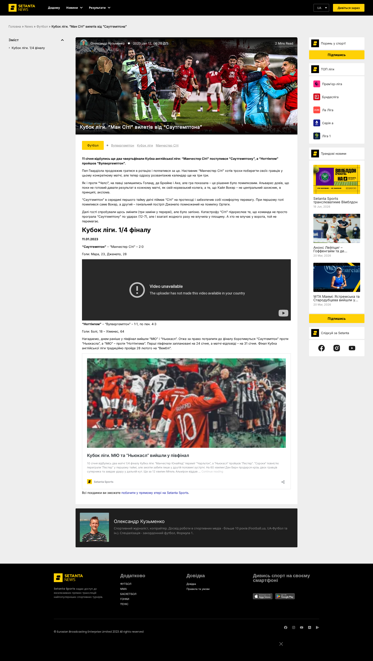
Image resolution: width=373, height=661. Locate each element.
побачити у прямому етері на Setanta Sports (154, 493)
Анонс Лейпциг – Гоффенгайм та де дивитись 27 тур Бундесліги (328, 252)
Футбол (42, 26)
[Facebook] (285, 627)
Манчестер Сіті (167, 145)
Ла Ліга (327, 110)
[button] (321, 8)
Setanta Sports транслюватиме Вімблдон (335, 200)
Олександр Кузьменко (108, 43)
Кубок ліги (145, 145)
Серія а (327, 123)
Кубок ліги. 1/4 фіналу (28, 48)
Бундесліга (330, 97)
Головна (15, 26)
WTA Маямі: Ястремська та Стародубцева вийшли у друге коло (336, 300)
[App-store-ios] (309, 627)
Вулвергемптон (122, 145)
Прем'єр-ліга (332, 84)
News (29, 26)
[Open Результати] (109, 7)
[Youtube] (301, 627)
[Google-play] (317, 627)
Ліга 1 (326, 136)
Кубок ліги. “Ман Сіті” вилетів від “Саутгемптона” (141, 127)
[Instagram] (293, 627)
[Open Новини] (81, 7)
